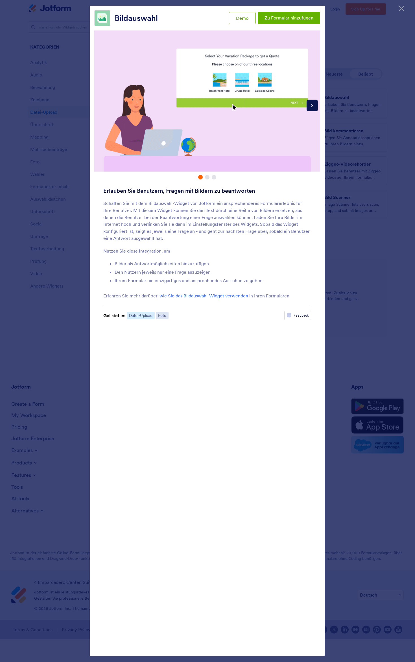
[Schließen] (401, 8)
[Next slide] (312, 105)
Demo (242, 18)
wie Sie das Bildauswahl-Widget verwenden (204, 296)
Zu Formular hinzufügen (289, 18)
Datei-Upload (140, 315)
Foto (162, 315)
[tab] (200, 177)
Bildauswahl (136, 18)
